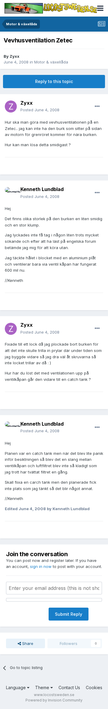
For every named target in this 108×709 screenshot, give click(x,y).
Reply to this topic (54, 81)
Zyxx (15, 56)
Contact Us (69, 687)
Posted (39, 109)
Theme (42, 687)
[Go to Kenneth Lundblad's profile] (11, 193)
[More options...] (97, 106)
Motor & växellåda (51, 62)
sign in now (41, 566)
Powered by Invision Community (54, 700)
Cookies (94, 687)
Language (16, 687)
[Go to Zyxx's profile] (11, 106)
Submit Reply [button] (68, 614)
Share (27, 643)
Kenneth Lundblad (42, 189)
